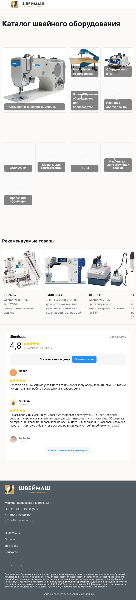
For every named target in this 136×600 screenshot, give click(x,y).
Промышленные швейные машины (31, 107)
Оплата (10, 539)
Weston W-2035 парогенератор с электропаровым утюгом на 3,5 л (106, 306)
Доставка (11, 545)
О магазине (13, 533)
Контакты (11, 552)
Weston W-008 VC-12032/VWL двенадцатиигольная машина (18, 306)
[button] (18, 514)
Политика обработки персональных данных (68, 593)
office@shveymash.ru (19, 520)
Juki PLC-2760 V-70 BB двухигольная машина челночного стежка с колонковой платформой (63, 306)
